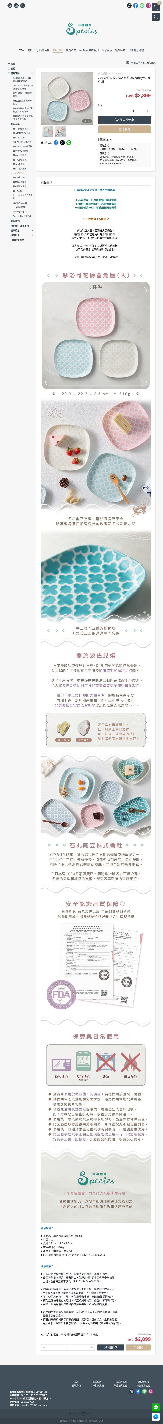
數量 (100, 105)
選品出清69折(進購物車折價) (23, 102)
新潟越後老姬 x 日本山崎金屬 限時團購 (22, 79)
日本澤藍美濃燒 (19, 169)
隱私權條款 (143, 1382)
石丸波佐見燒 (19, 173)
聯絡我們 (76, 1385)
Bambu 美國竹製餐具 (22, 216)
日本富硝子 (18, 191)
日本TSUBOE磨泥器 (21, 133)
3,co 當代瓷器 (19, 207)
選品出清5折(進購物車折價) (22, 95)
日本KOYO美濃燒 (20, 151)
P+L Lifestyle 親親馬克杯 (22, 197)
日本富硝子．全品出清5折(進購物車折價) (23, 110)
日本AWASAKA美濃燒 (22, 146)
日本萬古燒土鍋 (19, 182)
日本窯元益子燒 (19, 186)
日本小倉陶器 (19, 164)
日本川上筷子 (19, 138)
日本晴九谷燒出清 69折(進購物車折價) (23, 117)
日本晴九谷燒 (19, 177)
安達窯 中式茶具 (20, 203)
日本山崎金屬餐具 (20, 129)
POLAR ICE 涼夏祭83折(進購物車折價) (23, 87)
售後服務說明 (143, 1385)
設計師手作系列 (19, 212)
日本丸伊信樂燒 (19, 160)
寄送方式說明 (120, 1385)
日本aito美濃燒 (19, 155)
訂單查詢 (97, 1382)
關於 (76, 1382)
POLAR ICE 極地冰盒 (22, 142)
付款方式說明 (120, 1382)
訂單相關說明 (97, 1385)
